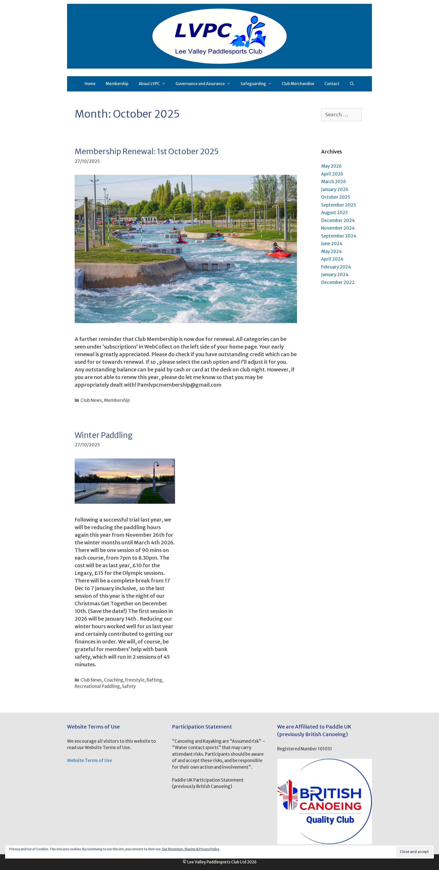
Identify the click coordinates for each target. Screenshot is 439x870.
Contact (331, 83)
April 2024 (332, 259)
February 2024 (336, 267)
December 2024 (338, 220)
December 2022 (338, 282)
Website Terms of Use (89, 760)
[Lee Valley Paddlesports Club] (219, 36)
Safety (129, 686)
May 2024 (331, 251)
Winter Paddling (103, 435)
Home (90, 83)
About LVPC (149, 83)
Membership (117, 83)
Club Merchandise (298, 83)
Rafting (154, 680)
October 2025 (335, 197)
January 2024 (335, 274)
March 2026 (333, 181)
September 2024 (338, 236)
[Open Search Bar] (351, 83)
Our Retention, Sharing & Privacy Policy (190, 849)
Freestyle (135, 680)
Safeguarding (253, 83)
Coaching (113, 680)
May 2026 (331, 166)
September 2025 (338, 205)
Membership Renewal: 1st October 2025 (147, 151)
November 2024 (338, 228)
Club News (91, 400)
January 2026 (334, 189)
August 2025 (334, 212)
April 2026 (332, 174)
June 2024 (331, 243)
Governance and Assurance (200, 83)
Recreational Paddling (97, 686)
